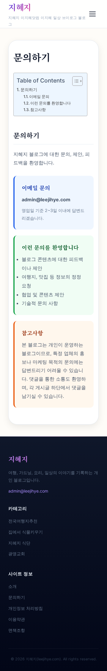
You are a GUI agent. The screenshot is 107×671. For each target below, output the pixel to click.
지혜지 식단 (19, 542)
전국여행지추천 (22, 520)
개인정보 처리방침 (25, 608)
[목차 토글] (74, 81)
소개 (12, 586)
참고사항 (38, 109)
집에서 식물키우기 (25, 531)
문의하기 (29, 89)
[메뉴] (92, 14)
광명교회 (16, 553)
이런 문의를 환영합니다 (50, 103)
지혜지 (19, 7)
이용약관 (16, 619)
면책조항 (16, 630)
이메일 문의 (39, 96)
